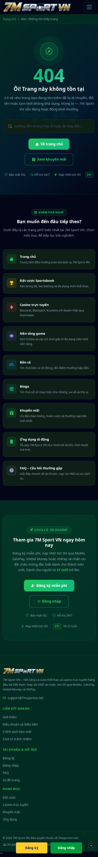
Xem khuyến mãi (51, 159)
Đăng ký (9, 758)
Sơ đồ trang (11, 780)
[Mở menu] (89, 7)
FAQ (6, 773)
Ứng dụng (10, 819)
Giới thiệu (9, 717)
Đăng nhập (51, 601)
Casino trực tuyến (15, 805)
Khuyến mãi (11, 812)
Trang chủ (9, 19)
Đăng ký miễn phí (51, 585)
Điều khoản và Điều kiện (20, 724)
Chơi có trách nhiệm (17, 739)
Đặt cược (9, 797)
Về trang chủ (52, 144)
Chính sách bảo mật (17, 732)
